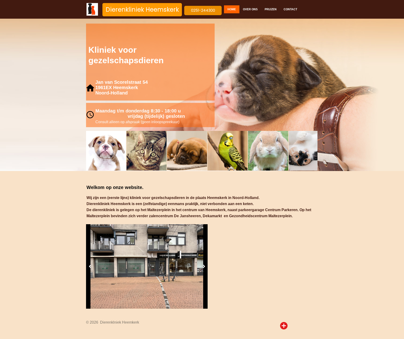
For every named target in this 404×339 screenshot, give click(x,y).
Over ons (250, 9)
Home (231, 9)
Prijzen (271, 9)
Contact (290, 9)
